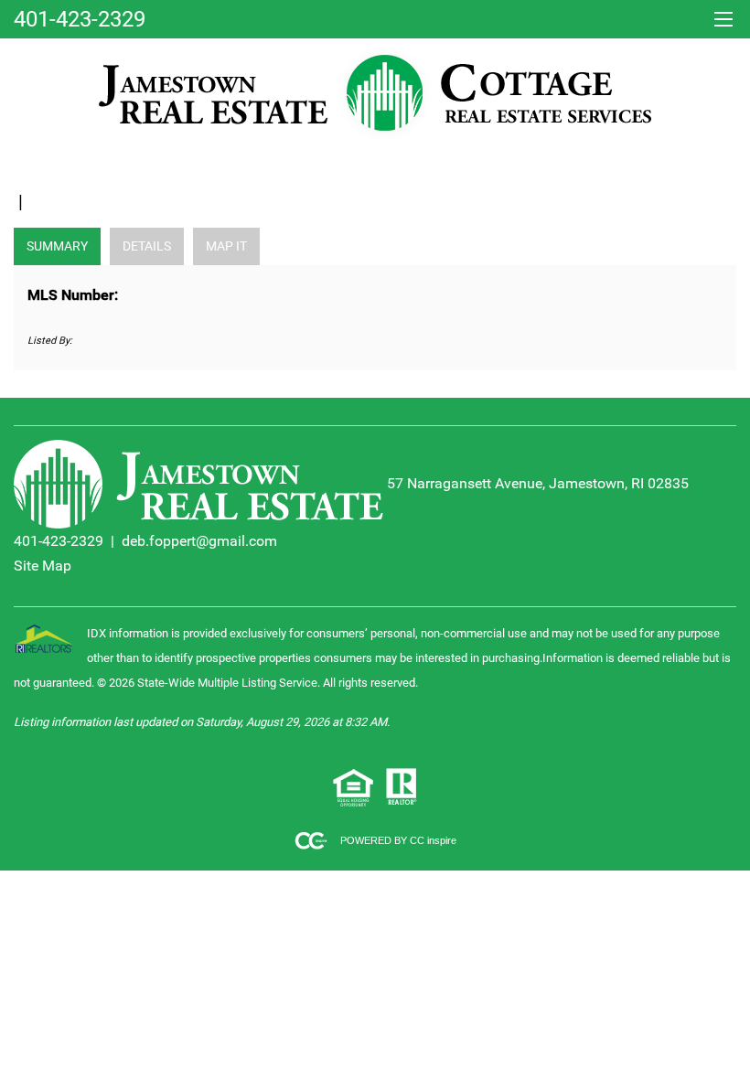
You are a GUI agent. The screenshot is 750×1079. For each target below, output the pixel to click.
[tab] (57, 246)
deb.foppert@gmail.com (199, 541)
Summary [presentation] (57, 246)
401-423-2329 (58, 541)
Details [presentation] (147, 246)
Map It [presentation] (226, 246)
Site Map (42, 565)
